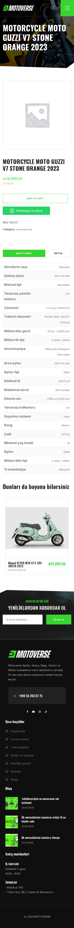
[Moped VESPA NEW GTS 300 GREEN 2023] (37, 527)
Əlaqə (14, 779)
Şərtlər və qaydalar (22, 755)
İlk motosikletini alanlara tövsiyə (41, 837)
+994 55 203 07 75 (30, 695)
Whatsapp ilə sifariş (29, 211)
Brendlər (16, 771)
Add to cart (35, 198)
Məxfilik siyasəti (21, 763)
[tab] (24, 253)
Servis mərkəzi (20, 739)
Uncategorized (24, 229)
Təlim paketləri (20, 747)
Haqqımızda (18, 731)
